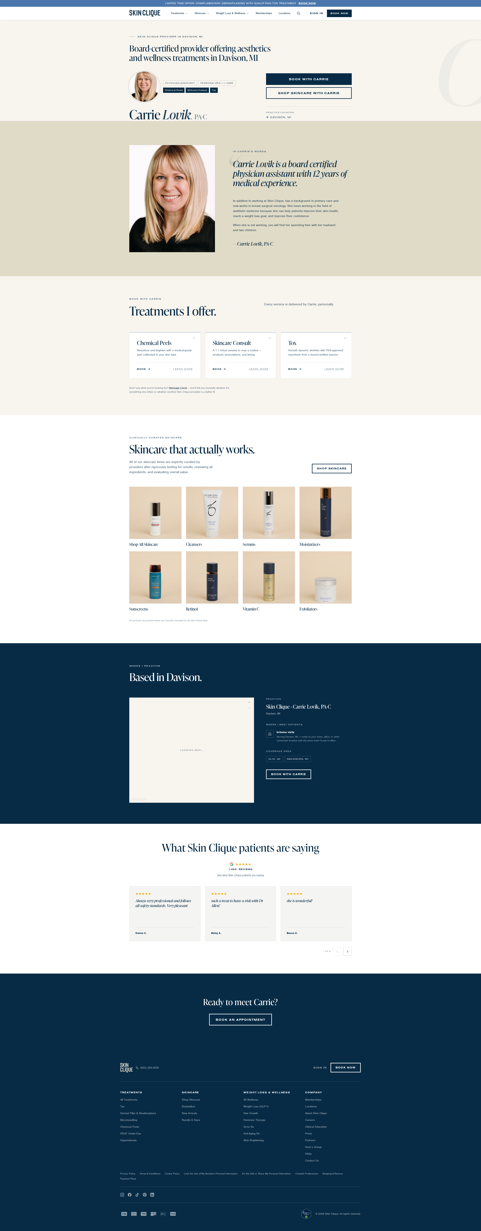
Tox (122, 1106)
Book (141, 369)
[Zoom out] (249, 707)
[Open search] (298, 13)
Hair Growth (251, 1113)
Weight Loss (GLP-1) (256, 1106)
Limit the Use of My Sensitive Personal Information (210, 1173)
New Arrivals (189, 1113)
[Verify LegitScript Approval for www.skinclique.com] (306, 1214)
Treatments (177, 13)
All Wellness (251, 1099)
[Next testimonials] (347, 951)
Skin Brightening (254, 1140)
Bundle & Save (191, 1120)
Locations (284, 13)
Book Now (307, 3)
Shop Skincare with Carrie (309, 93)
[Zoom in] (249, 702)
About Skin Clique (316, 1113)
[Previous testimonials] (337, 951)
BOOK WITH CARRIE (309, 79)
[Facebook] (130, 1195)
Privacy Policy (127, 1173)
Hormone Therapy (254, 1120)
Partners (310, 1140)
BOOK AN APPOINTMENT (240, 1019)
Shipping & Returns (332, 1173)
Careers (310, 1120)
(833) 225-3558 (149, 1067)
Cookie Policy (172, 1173)
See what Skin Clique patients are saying (240, 875)
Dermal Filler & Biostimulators (138, 1113)
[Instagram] (122, 1195)
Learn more (183, 369)
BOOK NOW (339, 13)
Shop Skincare (191, 1099)
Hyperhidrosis (128, 1140)
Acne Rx (249, 1126)
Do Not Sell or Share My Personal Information (266, 1173)
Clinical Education (316, 1126)
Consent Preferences (306, 1173)
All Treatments (128, 1099)
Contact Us (312, 1160)
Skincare (200, 13)
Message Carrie (178, 388)
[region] (191, 750)
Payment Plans (128, 1178)
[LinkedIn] (152, 1195)
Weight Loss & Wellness (230, 13)
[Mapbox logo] (139, 799)
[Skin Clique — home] (144, 13)
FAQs (308, 1153)
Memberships (264, 13)
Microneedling (128, 1120)
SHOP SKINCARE (332, 468)
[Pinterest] (145, 1195)
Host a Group (313, 1147)
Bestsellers (188, 1106)
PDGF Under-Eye (130, 1133)
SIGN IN (316, 13)
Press (308, 1133)
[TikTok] (137, 1195)
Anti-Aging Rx (252, 1133)
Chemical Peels (129, 1126)
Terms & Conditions (150, 1173)
